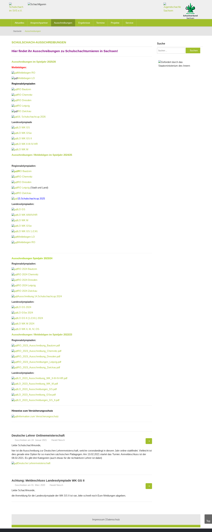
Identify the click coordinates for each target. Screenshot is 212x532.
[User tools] (149, 441)
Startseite (17, 31)
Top (208, 521)
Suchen (194, 50)
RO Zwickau (24, 111)
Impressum (98, 519)
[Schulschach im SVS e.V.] (17, 8)
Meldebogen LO (26, 78)
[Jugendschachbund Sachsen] (172, 7)
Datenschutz (113, 519)
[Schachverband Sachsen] (190, 10)
